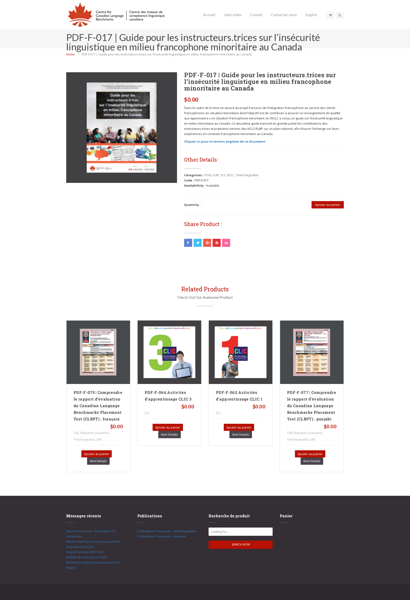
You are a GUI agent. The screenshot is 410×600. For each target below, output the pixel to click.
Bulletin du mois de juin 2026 (86, 557)
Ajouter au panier (327, 205)
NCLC (230, 175)
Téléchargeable (247, 175)
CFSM (207, 175)
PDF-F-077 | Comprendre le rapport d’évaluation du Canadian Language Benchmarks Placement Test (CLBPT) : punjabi (311, 405)
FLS (223, 175)
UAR (99, 440)
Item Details (98, 461)
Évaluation (87, 433)
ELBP (216, 175)
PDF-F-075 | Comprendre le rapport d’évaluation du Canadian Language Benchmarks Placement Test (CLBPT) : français (98, 405)
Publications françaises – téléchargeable (166, 531)
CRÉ (76, 433)
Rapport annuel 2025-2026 (85, 552)
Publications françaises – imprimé (161, 536)
